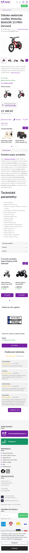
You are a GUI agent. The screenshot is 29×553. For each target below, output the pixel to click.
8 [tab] (19, 300)
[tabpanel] (7, 137)
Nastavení (14, 543)
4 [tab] (13, 300)
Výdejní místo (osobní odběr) (10, 460)
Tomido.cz (12, 442)
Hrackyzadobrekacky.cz (17, 434)
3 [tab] (14, 146)
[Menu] (27, 2)
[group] (14, 329)
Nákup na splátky (7, 462)
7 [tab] (18, 300)
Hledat (24, 6)
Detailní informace (15, 72)
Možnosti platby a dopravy (9, 455)
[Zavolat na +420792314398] (17, 2)
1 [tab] (11, 146)
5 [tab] (17, 146)
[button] (14, 342)
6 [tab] (16, 300)
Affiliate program (7, 466)
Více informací (18, 539)
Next (26, 128)
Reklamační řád (6, 457)
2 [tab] (10, 300)
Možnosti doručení (8, 83)
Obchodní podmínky (8, 453)
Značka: (4, 123)
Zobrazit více (14, 410)
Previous (24, 128)
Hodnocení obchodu (14, 352)
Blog (4, 464)
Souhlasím (14, 548)
